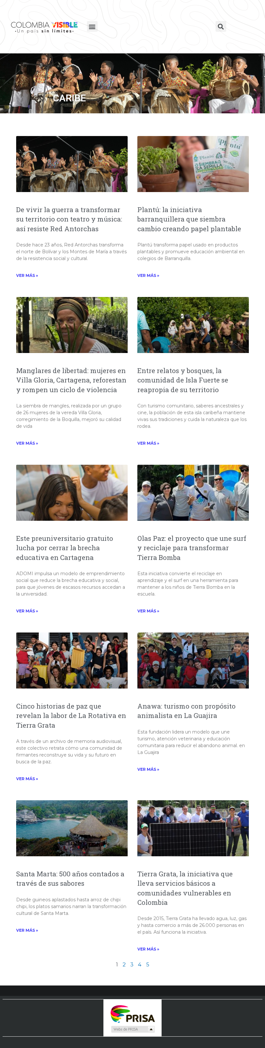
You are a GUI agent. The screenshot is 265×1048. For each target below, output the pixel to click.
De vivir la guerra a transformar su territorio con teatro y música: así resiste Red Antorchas (69, 219)
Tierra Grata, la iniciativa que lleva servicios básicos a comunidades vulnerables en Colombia (185, 888)
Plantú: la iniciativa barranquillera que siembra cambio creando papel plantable (189, 219)
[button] (92, 26)
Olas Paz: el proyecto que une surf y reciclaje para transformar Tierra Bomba (191, 548)
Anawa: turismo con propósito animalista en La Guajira (186, 710)
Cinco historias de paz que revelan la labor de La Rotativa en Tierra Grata (71, 715)
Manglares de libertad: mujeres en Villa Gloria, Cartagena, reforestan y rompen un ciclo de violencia (71, 380)
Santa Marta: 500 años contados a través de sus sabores (70, 878)
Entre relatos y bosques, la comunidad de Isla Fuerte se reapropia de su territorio (182, 380)
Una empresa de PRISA (132, 1013)
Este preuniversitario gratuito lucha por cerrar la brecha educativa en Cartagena (64, 548)
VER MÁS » (27, 275)
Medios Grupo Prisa (133, 1029)
